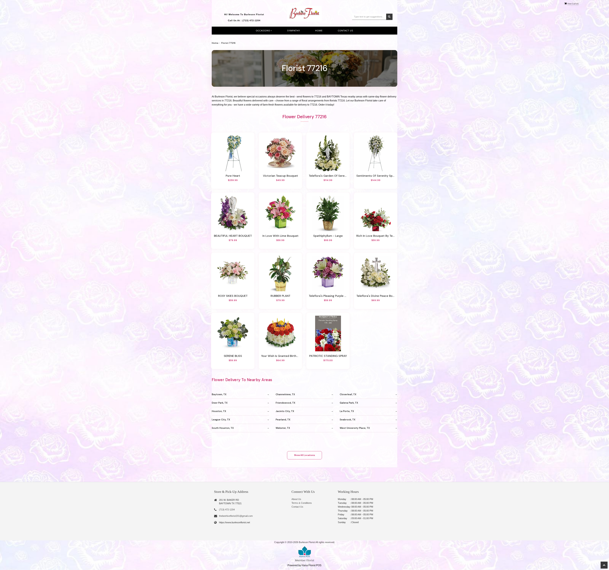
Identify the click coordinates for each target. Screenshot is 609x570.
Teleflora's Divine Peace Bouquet (375, 296)
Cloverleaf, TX (348, 394)
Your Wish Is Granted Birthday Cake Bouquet (280, 356)
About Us (296, 499)
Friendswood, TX (285, 402)
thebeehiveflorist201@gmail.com (236, 516)
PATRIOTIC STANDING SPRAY (328, 356)
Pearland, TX (283, 419)
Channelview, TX (285, 394)
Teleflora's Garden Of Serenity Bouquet (328, 176)
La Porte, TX (347, 411)
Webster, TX (283, 428)
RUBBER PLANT (280, 296)
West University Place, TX (355, 428)
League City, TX (221, 419)
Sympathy (293, 30)
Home (319, 30)
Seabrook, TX (347, 419)
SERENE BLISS (233, 356)
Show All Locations (304, 455)
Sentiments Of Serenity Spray (375, 176)
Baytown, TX (219, 394)
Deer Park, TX (220, 402)
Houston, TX (219, 411)
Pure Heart (233, 176)
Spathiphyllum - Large (328, 236)
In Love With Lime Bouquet (280, 236)
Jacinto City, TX (285, 411)
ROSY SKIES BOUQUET (233, 296)
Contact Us (345, 30)
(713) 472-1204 (251, 20)
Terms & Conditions (301, 503)
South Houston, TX (223, 428)
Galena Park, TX (349, 402)
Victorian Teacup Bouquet (280, 176)
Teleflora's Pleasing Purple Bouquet (328, 296)
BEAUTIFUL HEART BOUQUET (233, 236)
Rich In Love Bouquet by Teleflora (375, 236)
